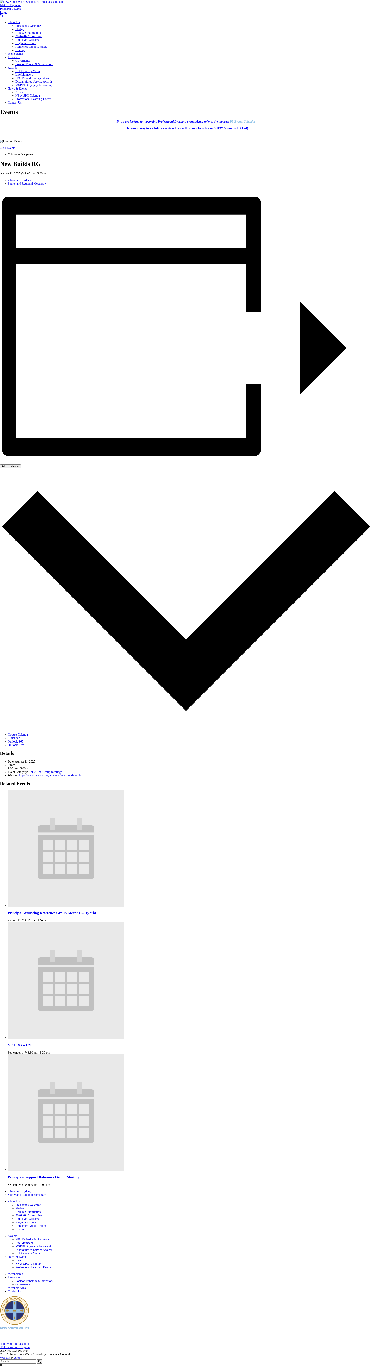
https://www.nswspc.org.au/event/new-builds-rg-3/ (50, 775)
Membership (15, 53)
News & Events (17, 88)
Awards (12, 67)
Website (5, 1357)
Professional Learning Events (33, 99)
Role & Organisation (28, 32)
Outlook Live (16, 745)
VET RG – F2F (20, 1045)
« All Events (7, 147)
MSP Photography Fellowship (34, 85)
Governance (23, 60)
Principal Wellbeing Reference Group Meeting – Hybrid (52, 913)
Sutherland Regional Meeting (27, 183)
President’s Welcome (28, 25)
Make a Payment (10, 5)
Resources (14, 57)
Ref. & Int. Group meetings (45, 772)
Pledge (20, 29)
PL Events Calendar (242, 121)
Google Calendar (18, 734)
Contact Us (15, 102)
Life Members (24, 74)
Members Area (17, 1287)
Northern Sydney (19, 180)
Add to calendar (10, 466)
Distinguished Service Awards (34, 81)
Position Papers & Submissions (34, 64)
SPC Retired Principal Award (33, 78)
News (19, 92)
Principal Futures (10, 8)
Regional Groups (26, 43)
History (20, 50)
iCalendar (14, 738)
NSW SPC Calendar (28, 95)
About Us (14, 22)
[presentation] (66, 905)
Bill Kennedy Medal (28, 71)
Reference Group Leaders (31, 46)
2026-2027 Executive (29, 36)
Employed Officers (27, 39)
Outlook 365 (15, 741)
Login (3, 12)
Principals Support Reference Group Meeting (43, 1177)
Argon (18, 1357)
